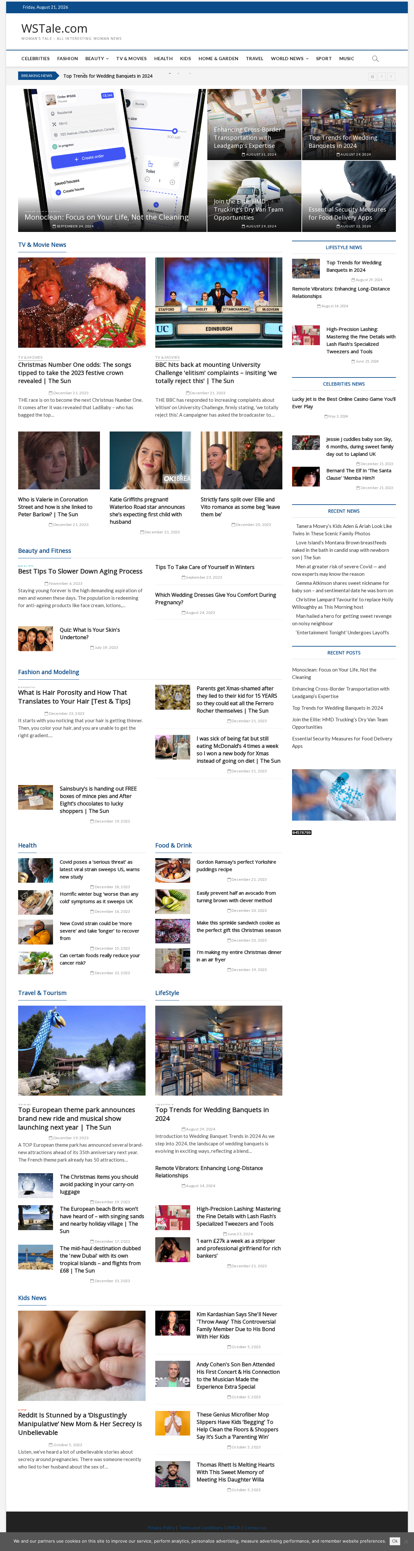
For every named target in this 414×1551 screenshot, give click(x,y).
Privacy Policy (161, 1527)
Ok (395, 1541)
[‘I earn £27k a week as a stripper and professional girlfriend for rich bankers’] (172, 1249)
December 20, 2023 (253, 524)
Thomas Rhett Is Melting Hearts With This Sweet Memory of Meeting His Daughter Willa (236, 1472)
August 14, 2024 (200, 1185)
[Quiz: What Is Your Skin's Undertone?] (35, 638)
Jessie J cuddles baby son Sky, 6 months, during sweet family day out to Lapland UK (360, 446)
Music (346, 58)
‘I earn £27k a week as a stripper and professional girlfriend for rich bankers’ (239, 1248)
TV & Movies (131, 58)
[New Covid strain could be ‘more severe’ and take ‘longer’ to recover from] (35, 932)
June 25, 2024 (240, 1233)
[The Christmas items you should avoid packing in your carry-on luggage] (35, 1185)
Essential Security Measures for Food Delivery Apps (347, 213)
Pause (372, 77)
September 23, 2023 (203, 577)
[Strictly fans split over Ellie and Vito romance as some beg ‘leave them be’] (241, 460)
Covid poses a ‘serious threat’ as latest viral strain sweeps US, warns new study (100, 869)
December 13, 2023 (112, 972)
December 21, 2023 (70, 392)
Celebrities (35, 58)
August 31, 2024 (261, 154)
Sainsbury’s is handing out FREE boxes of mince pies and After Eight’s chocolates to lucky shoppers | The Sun (98, 799)
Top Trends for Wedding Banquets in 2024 (343, 141)
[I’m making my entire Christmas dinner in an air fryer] (172, 960)
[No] (406, 1541)
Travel (254, 58)
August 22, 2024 (355, 226)
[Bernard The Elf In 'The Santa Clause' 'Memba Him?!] (306, 476)
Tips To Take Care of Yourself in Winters (205, 567)
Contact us (255, 1527)
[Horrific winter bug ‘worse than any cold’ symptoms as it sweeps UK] (35, 902)
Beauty (94, 58)
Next (391, 76)
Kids (185, 58)
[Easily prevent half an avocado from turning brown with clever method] (172, 901)
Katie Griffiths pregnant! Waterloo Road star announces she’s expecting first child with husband (147, 510)
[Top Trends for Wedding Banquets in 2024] (218, 1051)
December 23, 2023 (66, 713)
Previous (382, 76)
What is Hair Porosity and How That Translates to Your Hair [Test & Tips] (74, 696)
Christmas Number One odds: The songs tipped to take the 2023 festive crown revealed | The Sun (74, 373)
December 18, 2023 (112, 886)
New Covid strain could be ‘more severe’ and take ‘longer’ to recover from (99, 930)
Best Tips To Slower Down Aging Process (80, 571)
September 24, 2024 (75, 226)
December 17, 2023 (112, 1241)
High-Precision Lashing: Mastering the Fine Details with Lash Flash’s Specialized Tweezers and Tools (239, 1216)
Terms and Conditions (201, 1527)
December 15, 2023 (112, 948)
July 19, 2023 (106, 647)
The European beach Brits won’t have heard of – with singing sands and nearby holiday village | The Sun (102, 1220)
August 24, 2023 (200, 612)
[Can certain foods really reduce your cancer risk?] (35, 963)
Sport (324, 58)
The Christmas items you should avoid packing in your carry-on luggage (99, 1184)
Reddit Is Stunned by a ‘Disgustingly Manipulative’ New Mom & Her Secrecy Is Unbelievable (80, 1424)
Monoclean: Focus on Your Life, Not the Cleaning (107, 217)
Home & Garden (219, 58)
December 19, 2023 (112, 821)
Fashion (67, 58)
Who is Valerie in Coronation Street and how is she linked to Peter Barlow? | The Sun (55, 507)
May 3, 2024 (338, 416)
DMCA (233, 1527)
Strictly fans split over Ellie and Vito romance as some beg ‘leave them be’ (240, 507)
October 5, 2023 (67, 1444)
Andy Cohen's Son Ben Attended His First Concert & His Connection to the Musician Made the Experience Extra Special (238, 1375)
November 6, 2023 (65, 583)
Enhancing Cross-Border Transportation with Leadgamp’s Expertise (247, 137)
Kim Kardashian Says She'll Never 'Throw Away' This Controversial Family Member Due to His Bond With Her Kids (237, 1325)
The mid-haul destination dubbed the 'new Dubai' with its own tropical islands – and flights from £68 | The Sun (100, 1259)
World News (287, 58)
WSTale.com (54, 28)
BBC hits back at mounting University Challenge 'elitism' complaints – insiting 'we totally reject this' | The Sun (216, 373)
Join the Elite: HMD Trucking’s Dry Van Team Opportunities (124, 76)
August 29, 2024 (355, 154)
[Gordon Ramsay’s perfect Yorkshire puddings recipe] (172, 870)
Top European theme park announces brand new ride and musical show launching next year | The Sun (76, 1118)
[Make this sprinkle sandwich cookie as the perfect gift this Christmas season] (172, 931)
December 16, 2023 (112, 911)
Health (163, 58)
